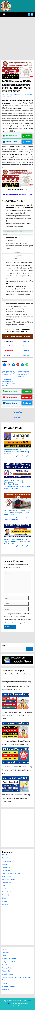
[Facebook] (29, 14)
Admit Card (5, 855)
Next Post (17, 417)
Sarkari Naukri (21, 456)
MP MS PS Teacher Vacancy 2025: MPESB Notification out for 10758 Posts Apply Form (17, 715)
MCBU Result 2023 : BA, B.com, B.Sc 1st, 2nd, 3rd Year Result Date (9, 372)
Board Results (6, 867)
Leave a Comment (25, 95)
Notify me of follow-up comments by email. (18, 619)
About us (4, 949)
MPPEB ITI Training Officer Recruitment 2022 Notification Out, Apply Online (16, 482)
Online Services (6, 965)
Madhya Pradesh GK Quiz (9, 962)
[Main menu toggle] (4, 14)
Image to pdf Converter (9, 959)
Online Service (6, 882)
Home (4, 956)
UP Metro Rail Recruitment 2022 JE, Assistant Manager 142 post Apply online (17, 513)
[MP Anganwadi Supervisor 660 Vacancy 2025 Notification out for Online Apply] (15, 730)
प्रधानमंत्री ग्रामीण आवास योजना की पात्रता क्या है (16, 682)
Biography (5, 864)
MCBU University (7, 95)
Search (4, 645)
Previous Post (17, 412)
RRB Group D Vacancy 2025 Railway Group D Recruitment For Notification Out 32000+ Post (17, 770)
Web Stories (5, 989)
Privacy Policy (6, 971)
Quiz (3, 886)
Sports (4, 898)
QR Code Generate (7, 974)
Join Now (27, 136)
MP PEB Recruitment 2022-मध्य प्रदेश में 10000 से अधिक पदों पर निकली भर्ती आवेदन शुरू (17, 541)
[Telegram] (32, 14)
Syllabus (4, 901)
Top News (16, 95)
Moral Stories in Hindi (8, 879)
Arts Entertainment (7, 861)
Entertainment (6, 870)
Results (4, 889)
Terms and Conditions (8, 986)
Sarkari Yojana (6, 895)
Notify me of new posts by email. (15, 623)
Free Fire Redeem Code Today (11, 873)
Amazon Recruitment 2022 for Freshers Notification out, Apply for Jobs (16, 452)
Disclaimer (5, 952)
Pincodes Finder (7, 968)
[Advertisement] (17, 36)
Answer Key (5, 858)
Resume (4, 983)
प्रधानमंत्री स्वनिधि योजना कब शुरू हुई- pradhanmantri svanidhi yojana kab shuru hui (16, 674)
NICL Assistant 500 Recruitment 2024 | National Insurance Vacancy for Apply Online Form (16, 798)
